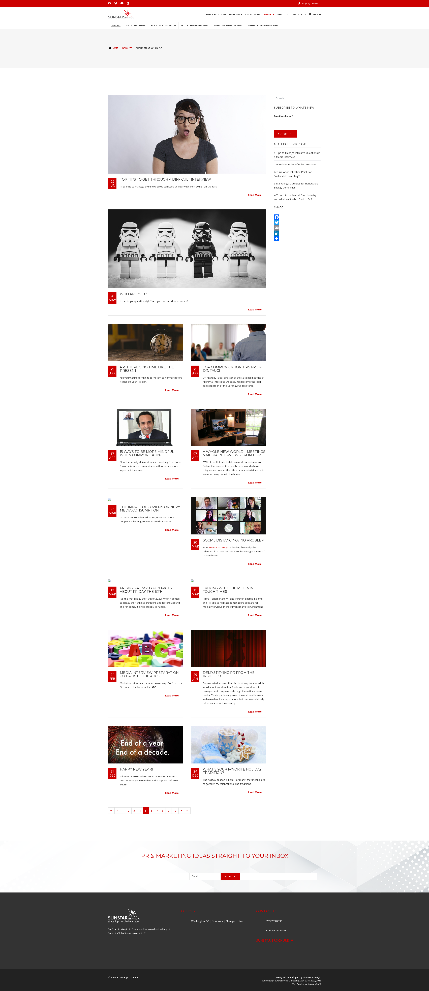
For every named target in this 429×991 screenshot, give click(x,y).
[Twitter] (297, 222)
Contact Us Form (276, 930)
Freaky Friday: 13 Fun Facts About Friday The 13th (146, 590)
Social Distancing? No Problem (233, 540)
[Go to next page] (181, 810)
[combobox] (297, 98)
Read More (255, 195)
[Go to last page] (187, 810)
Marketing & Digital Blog (227, 25)
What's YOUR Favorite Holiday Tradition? (232, 771)
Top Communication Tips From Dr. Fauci (232, 369)
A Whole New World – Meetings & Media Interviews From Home (234, 453)
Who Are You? (133, 294)
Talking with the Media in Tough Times (228, 590)
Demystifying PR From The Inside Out (229, 674)
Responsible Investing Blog (263, 25)
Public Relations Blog (163, 25)
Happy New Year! (136, 769)
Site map (134, 977)
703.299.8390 (274, 921)
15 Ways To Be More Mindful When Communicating (147, 453)
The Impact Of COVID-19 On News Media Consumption (150, 508)
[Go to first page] (111, 810)
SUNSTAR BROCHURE (272, 940)
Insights (115, 25)
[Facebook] (297, 217)
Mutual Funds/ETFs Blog (194, 25)
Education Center (136, 25)
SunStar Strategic (219, 547)
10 (174, 810)
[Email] (297, 228)
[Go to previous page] (117, 810)
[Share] (297, 238)
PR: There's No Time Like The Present (147, 369)
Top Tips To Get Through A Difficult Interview (165, 179)
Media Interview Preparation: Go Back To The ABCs (149, 674)
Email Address (283, 116)
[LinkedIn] (297, 233)
